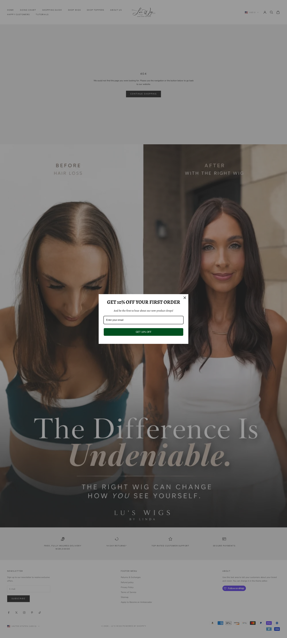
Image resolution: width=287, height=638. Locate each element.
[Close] (184, 297)
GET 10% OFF (143, 332)
